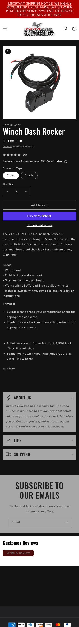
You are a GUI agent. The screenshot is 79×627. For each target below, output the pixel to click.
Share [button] (11, 368)
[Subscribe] (67, 522)
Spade (29, 175)
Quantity (8, 184)
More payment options (39, 225)
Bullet (11, 175)
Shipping (7, 146)
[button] (5, 28)
